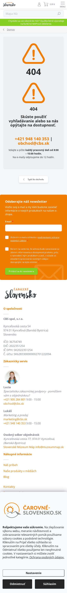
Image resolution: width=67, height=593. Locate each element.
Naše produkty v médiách (19, 471)
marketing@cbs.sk (15, 419)
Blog (6, 477)
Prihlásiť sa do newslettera (21, 271)
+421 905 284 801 (14, 399)
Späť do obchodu (36, 179)
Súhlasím (49, 584)
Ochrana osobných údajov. (46, 557)
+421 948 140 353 (32, 138)
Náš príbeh (10, 465)
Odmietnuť (17, 584)
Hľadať (59, 13)
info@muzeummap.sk (49, 447)
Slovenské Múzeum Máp (19, 447)
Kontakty (9, 487)
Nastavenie (33, 573)
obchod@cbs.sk (33, 143)
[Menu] (62, 4)
